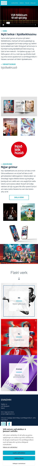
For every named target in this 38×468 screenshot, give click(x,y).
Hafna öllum (19, 458)
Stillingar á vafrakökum (19, 463)
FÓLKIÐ (27, 3)
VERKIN (21, 3)
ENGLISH (33, 3)
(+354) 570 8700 (9, 412)
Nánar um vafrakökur (10, 447)
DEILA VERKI (19, 197)
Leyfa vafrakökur (19, 453)
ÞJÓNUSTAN (14, 3)
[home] (4, 3)
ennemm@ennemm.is (7, 414)
